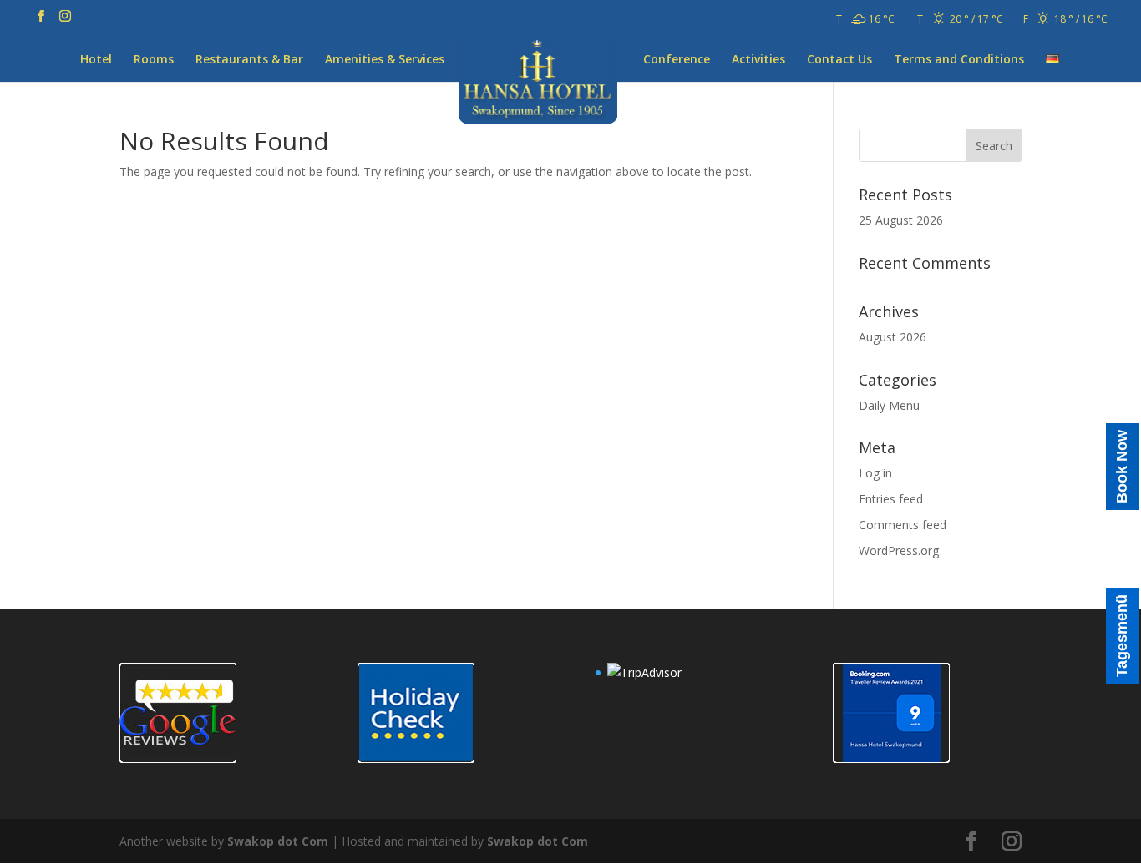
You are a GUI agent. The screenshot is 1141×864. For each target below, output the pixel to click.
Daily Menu (889, 405)
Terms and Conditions (959, 60)
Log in (875, 473)
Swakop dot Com (277, 841)
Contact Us (839, 60)
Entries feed (891, 499)
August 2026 (892, 337)
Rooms (154, 60)
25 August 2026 (901, 220)
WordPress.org (899, 550)
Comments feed (902, 525)
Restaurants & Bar (249, 60)
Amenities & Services (384, 60)
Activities (758, 60)
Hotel (96, 60)
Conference (676, 60)
